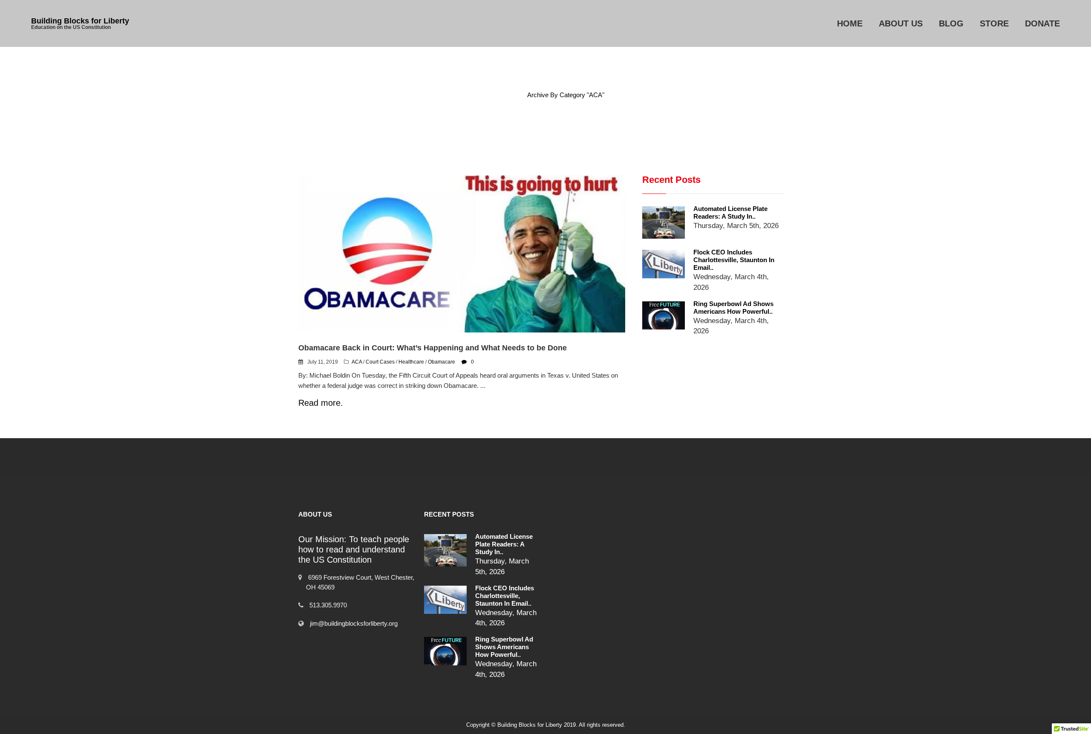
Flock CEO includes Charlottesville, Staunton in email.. (733, 260)
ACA (357, 362)
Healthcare (411, 362)
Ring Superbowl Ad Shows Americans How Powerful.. (733, 307)
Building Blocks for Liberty (80, 21)
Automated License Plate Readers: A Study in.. (730, 212)
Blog (951, 23)
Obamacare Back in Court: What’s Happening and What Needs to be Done (432, 348)
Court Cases (380, 362)
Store (994, 23)
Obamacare (441, 362)
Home (850, 23)
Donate (1042, 23)
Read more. (320, 402)
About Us (901, 23)
